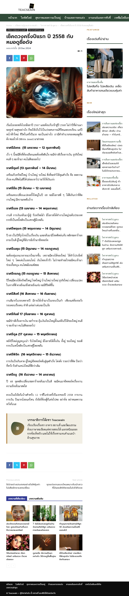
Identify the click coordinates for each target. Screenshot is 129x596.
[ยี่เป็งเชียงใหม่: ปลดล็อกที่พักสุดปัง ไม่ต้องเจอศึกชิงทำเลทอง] (70, 542)
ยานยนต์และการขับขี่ (100, 17)
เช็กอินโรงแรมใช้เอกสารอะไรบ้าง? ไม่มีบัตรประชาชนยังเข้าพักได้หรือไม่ (111, 169)
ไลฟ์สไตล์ (26, 17)
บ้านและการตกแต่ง (74, 17)
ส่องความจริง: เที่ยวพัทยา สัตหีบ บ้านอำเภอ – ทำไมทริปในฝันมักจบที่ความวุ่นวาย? (112, 135)
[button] (119, 17)
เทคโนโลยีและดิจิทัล (93, 584)
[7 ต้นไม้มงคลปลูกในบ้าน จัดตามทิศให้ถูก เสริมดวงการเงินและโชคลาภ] (44, 513)
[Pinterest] (24, 58)
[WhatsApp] (31, 58)
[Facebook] (9, 58)
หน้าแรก (12, 17)
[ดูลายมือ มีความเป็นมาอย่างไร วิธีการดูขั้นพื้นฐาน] (44, 542)
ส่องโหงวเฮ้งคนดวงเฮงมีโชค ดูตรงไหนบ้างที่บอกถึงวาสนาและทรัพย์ (17, 527)
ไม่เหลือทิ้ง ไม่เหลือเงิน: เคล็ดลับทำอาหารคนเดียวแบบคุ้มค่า (104, 88)
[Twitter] (17, 58)
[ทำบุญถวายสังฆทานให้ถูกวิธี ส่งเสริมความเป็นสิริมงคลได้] (70, 513)
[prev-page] (8, 566)
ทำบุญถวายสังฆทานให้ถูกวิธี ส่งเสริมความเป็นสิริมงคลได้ (70, 527)
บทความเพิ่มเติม (36, 498)
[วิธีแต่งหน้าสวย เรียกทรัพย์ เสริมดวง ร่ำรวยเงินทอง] (17, 542)
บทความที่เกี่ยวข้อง (16, 498)
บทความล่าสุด (11, 587)
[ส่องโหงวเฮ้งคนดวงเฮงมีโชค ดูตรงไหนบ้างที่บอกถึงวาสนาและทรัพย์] (17, 513)
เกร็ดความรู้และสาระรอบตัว (26, 25)
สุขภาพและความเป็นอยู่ (48, 17)
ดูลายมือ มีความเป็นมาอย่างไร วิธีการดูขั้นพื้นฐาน (44, 555)
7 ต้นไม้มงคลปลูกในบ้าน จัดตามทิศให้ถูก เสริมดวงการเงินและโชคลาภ (44, 527)
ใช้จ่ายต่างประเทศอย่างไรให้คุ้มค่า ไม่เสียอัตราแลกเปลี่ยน (23, 486)
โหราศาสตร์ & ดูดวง (48, 25)
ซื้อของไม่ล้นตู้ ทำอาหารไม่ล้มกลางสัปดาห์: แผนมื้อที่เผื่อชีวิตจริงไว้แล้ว (111, 187)
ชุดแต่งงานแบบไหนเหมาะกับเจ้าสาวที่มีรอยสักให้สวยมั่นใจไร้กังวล (64, 486)
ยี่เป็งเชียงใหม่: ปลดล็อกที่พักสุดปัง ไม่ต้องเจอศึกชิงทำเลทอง (70, 556)
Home (9, 25)
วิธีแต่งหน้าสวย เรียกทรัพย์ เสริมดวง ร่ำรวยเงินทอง (16, 556)
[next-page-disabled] (13, 566)
